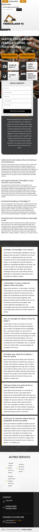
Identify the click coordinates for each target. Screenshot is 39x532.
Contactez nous (27, 56)
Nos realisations (9, 56)
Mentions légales (27, 529)
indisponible (11, 1)
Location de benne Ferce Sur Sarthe (21, 468)
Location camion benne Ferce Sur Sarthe (11, 468)
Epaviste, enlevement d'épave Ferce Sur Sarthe (11, 481)
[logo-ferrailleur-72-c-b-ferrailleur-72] (13, 19)
